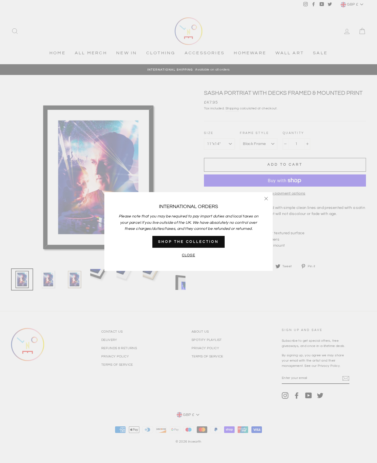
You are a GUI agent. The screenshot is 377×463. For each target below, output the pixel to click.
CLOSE (188, 255)
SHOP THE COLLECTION (188, 242)
